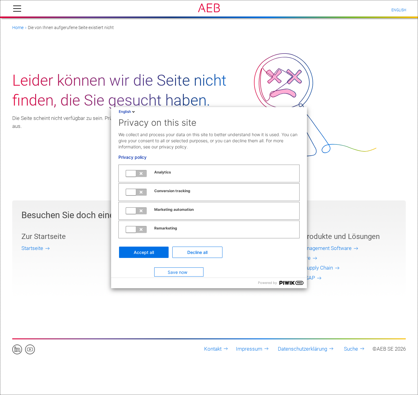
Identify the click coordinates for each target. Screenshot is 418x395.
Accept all (144, 252)
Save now (177, 272)
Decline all (197, 252)
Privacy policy (132, 157)
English (125, 111)
